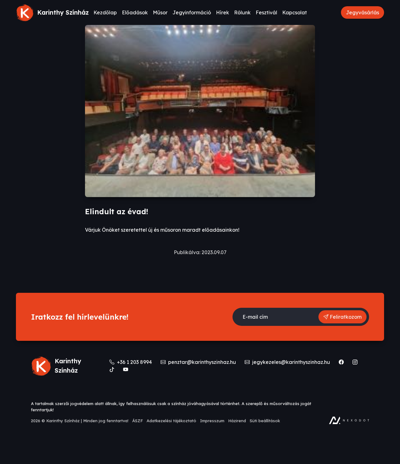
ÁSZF (137, 420)
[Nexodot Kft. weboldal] (349, 420)
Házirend (237, 420)
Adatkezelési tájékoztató (171, 420)
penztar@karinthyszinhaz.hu (201, 362)
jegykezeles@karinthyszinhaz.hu (290, 362)
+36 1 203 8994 (133, 362)
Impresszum (212, 420)
